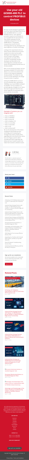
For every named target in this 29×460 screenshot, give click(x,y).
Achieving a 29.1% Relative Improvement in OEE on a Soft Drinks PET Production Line (14, 201)
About (14, 427)
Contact (14, 429)
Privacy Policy (10, 458)
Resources (14, 426)
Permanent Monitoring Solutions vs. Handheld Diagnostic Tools (13, 223)
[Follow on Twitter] (16, 444)
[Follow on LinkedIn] (13, 444)
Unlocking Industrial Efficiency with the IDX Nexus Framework (14, 246)
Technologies (14, 424)
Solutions (14, 418)
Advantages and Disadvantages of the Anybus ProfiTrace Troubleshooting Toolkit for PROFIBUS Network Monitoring (13, 228)
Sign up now (9, 264)
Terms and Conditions (19, 458)
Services (14, 419)
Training (14, 421)
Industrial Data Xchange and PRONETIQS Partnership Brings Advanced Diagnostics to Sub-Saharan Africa (14, 219)
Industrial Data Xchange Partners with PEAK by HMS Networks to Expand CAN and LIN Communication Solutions (14, 213)
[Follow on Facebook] (10, 444)
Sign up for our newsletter (14, 448)
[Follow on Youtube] (18, 444)
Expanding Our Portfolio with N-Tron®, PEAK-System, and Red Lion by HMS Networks (14, 238)
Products (15, 423)
